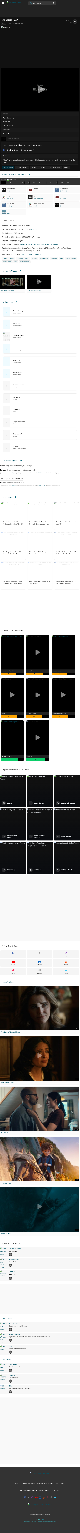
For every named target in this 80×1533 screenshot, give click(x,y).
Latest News (7, 497)
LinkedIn (40, 964)
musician (34, 258)
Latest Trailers (8, 981)
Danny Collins (32, 714)
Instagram (66, 956)
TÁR (3, 714)
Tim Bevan (45, 244)
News (62, 1483)
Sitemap (34, 1490)
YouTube (13, 964)
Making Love (57, 671)
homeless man (7, 262)
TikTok (13, 973)
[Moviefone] (14, 3)
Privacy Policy (55, 1490)
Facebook (4, 150)
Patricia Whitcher (26, 244)
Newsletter (39, 973)
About (20, 1490)
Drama (35, 145)
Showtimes (39, 1483)
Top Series (6, 1359)
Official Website (35, 254)
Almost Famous (7, 756)
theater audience (24, 262)
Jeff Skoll (36, 244)
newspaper (54, 258)
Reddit (10, 150)
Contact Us (27, 1490)
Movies (17, 1483)
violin (61, 258)
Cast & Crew (7, 301)
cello (15, 262)
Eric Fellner (54, 244)
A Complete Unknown (59, 714)
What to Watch (48, 1483)
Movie (4, 23)
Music (40, 145)
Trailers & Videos (9, 270)
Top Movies (7, 1318)
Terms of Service (44, 1490)
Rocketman (31, 671)
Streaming (31, 1483)
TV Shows (24, 1483)
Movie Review (13, 1251)
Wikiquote (13, 473)
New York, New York (8, 671)
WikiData (25, 254)
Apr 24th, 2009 (25, 145)
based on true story (8, 258)
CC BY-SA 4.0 (41, 473)
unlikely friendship (71, 258)
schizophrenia (44, 258)
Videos (57, 1483)
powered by (4, 179)
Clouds (30, 756)
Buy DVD (34, 229)
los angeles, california (23, 258)
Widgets (66, 973)
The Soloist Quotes (10, 460)
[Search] (53, 3)
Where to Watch (14, 174)
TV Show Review (14, 1275)
